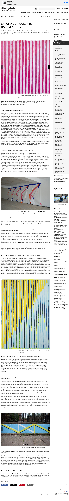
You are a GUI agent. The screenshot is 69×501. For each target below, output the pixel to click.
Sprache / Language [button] (61, 8)
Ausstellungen (31, 12)
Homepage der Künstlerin (58, 189)
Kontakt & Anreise (49, 494)
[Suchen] (54, 9)
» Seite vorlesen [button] (56, 19)
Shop (57, 12)
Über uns (47, 12)
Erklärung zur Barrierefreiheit (61, 494)
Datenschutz (40, 494)
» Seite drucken (64, 19)
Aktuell (23, 12)
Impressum (33, 494)
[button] (24, 444)
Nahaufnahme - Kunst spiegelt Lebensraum (30, 16)
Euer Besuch (64, 12)
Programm (40, 12)
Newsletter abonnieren (62, 493)
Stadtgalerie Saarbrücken (9, 16)
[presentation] (2, 67)
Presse (53, 12)
